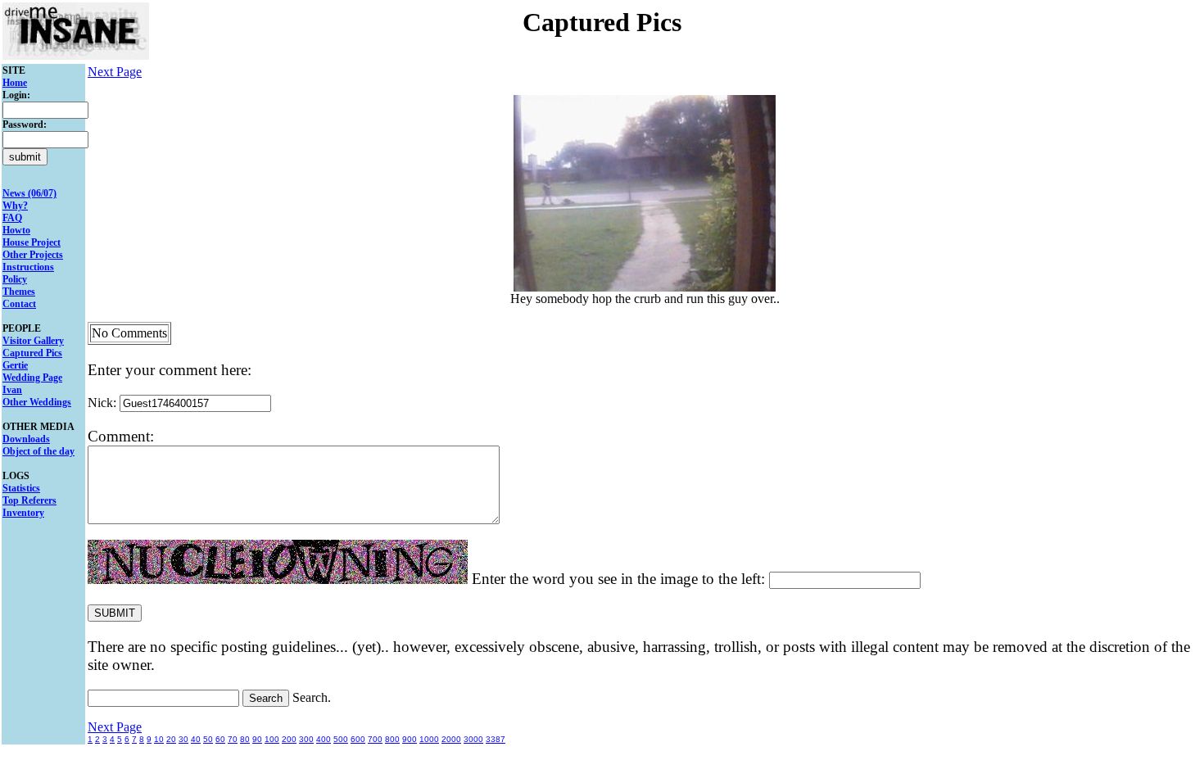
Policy (14, 279)
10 (159, 739)
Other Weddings (36, 402)
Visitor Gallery (33, 340)
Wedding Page (32, 377)
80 (245, 739)
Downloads (26, 439)
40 (196, 739)
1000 (429, 739)
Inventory (23, 512)
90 (257, 739)
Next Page (115, 72)
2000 (451, 739)
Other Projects (32, 254)
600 (358, 739)
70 (233, 739)
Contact (19, 304)
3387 (495, 739)
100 (272, 739)
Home (14, 82)
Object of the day (38, 451)
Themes (18, 291)
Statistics (21, 488)
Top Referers (29, 500)
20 (171, 739)
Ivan (12, 390)
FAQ (12, 218)
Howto (16, 230)
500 (340, 739)
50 (208, 739)
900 (409, 739)
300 (306, 739)
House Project (31, 242)
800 (392, 739)
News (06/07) (29, 193)
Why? (15, 205)
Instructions (28, 267)
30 (183, 739)
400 (323, 739)
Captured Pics (32, 353)
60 (220, 739)
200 (289, 739)
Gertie (15, 365)
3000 (473, 739)
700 (375, 739)
